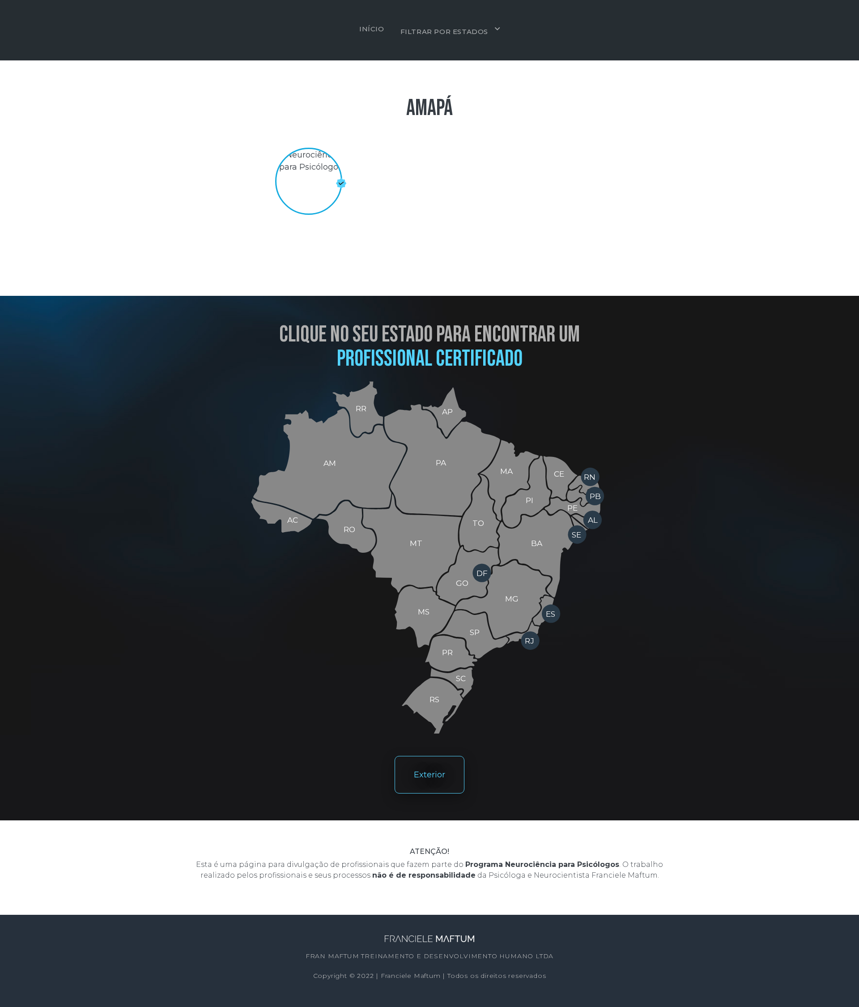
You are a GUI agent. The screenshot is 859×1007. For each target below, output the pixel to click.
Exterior (429, 775)
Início (371, 29)
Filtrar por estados (444, 31)
